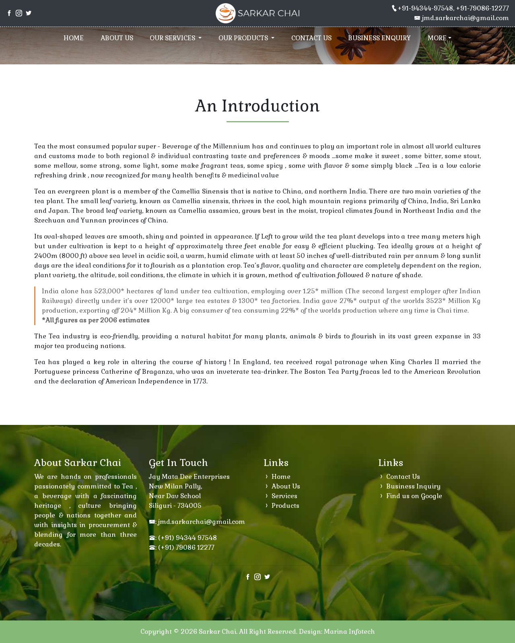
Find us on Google (413, 496)
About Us (285, 486)
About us (117, 38)
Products (284, 505)
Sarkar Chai (217, 631)
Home (74, 38)
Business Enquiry (379, 38)
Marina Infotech (349, 631)
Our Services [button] (173, 38)
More (437, 38)
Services (283, 496)
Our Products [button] (244, 38)
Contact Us (311, 38)
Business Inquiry (413, 486)
